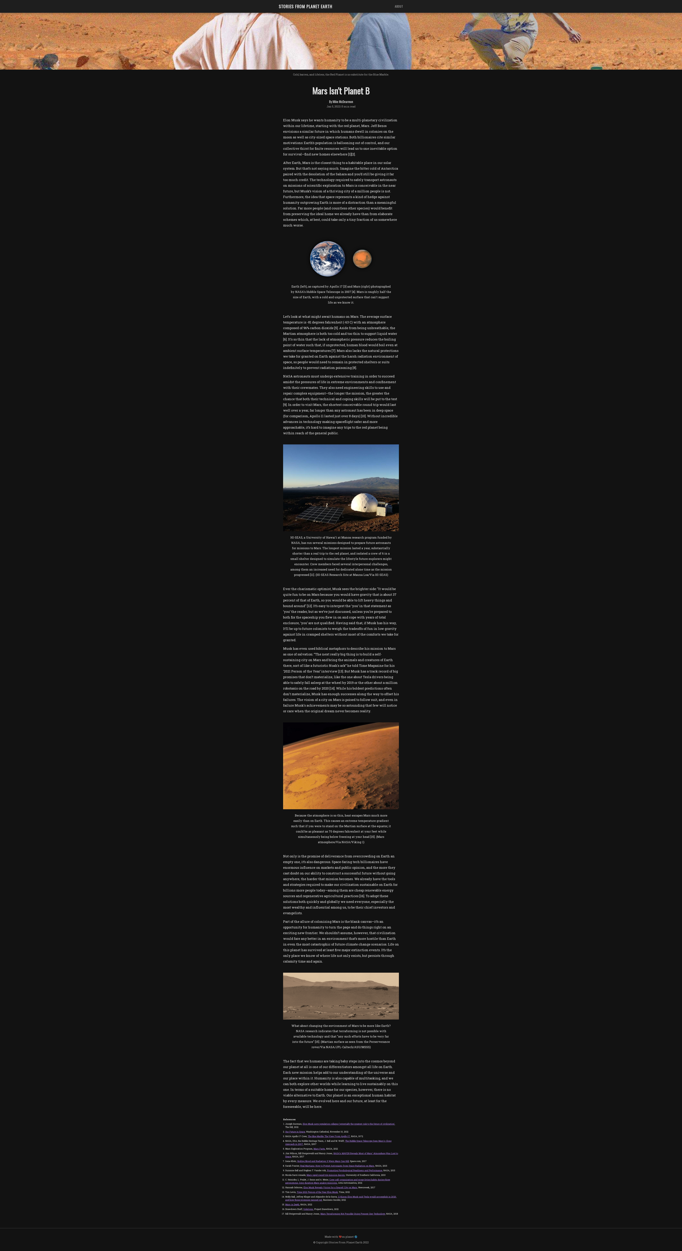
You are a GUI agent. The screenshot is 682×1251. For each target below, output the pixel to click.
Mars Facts (319, 1148)
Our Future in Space (295, 1131)
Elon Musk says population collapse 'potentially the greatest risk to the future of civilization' (349, 1123)
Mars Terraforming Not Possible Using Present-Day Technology (352, 1213)
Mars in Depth (292, 1204)
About (399, 6)
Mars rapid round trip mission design (326, 1175)
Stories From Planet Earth (305, 6)
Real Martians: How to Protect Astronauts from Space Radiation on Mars (337, 1165)
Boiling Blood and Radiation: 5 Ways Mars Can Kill (323, 1161)
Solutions (308, 1209)
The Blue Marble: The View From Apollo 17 (329, 1136)
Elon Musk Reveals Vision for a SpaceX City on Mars (330, 1187)
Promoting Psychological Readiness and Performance (354, 1170)
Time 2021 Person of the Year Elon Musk (317, 1192)
